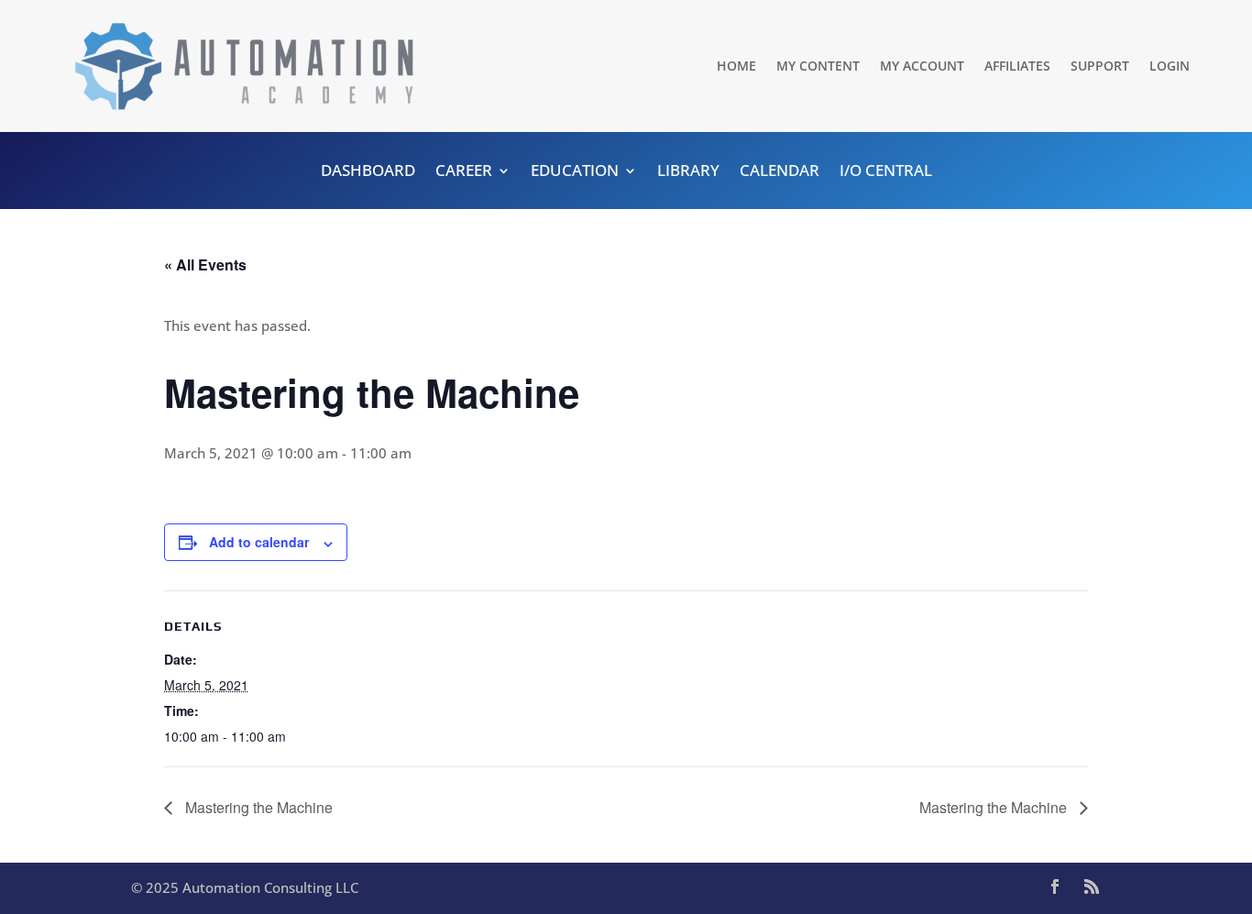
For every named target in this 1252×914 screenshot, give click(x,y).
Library (688, 172)
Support (1100, 65)
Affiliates (1017, 65)
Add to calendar (259, 542)
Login (1169, 65)
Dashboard (368, 172)
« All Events (205, 264)
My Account (922, 65)
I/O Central (886, 172)
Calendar (779, 172)
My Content (818, 65)
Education (575, 172)
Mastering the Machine (257, 807)
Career (463, 172)
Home (736, 65)
